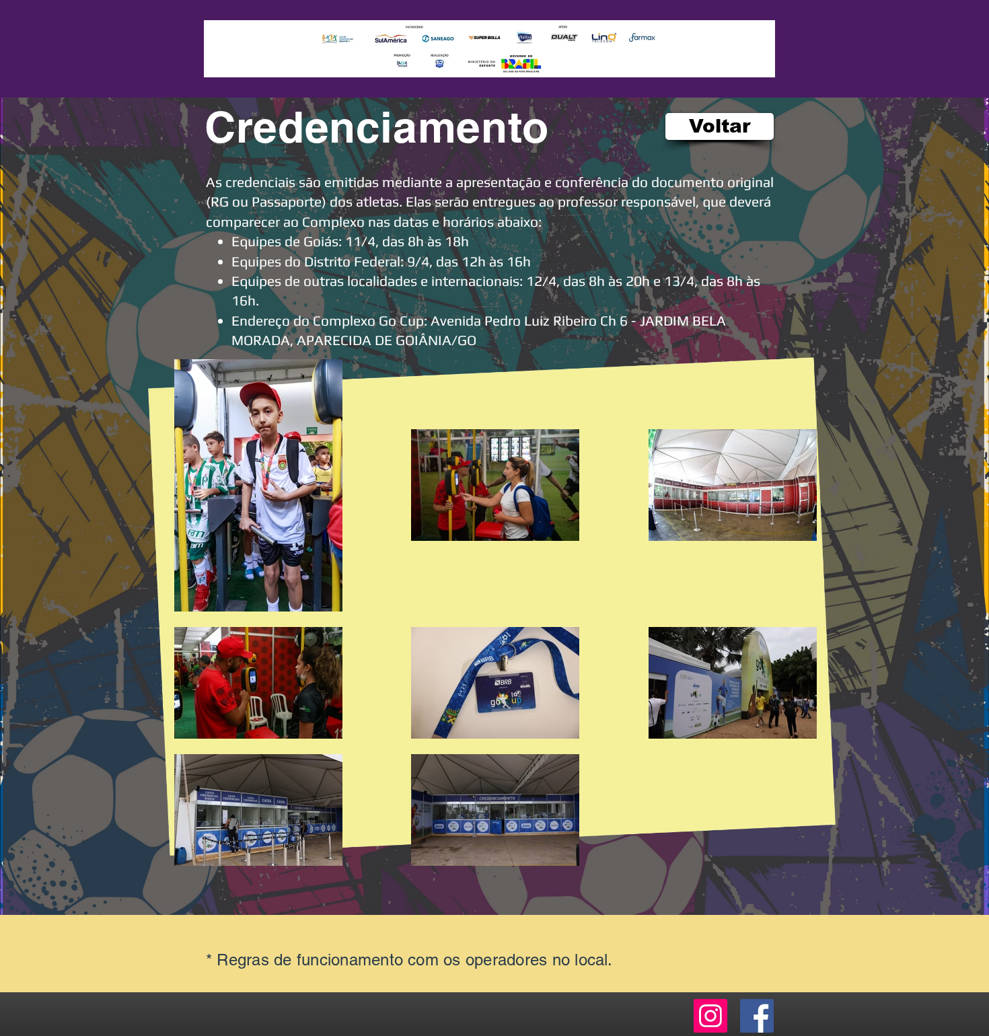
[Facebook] (757, 1016)
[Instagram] (710, 1016)
